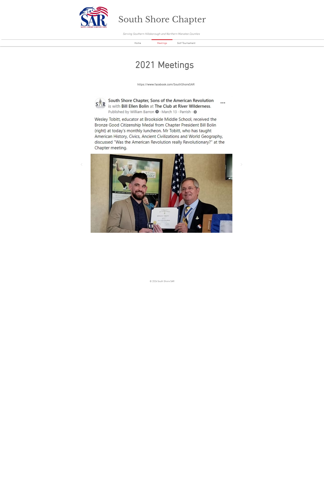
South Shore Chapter (162, 19)
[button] (161, 164)
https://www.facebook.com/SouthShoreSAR (166, 84)
